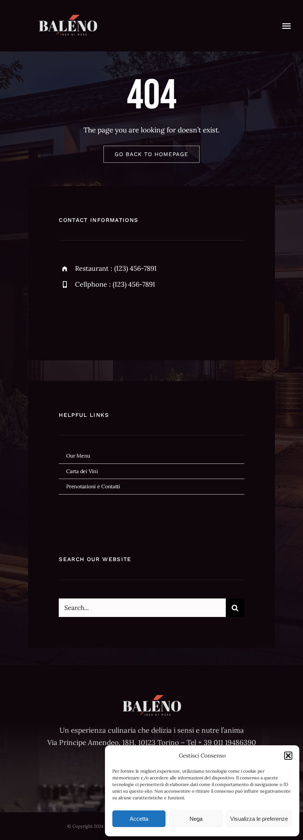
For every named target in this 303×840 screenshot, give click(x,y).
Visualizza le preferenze (259, 819)
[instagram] (107, 315)
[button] (288, 755)
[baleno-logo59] (68, 18)
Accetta (139, 819)
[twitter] (87, 315)
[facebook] (67, 315)
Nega (196, 819)
